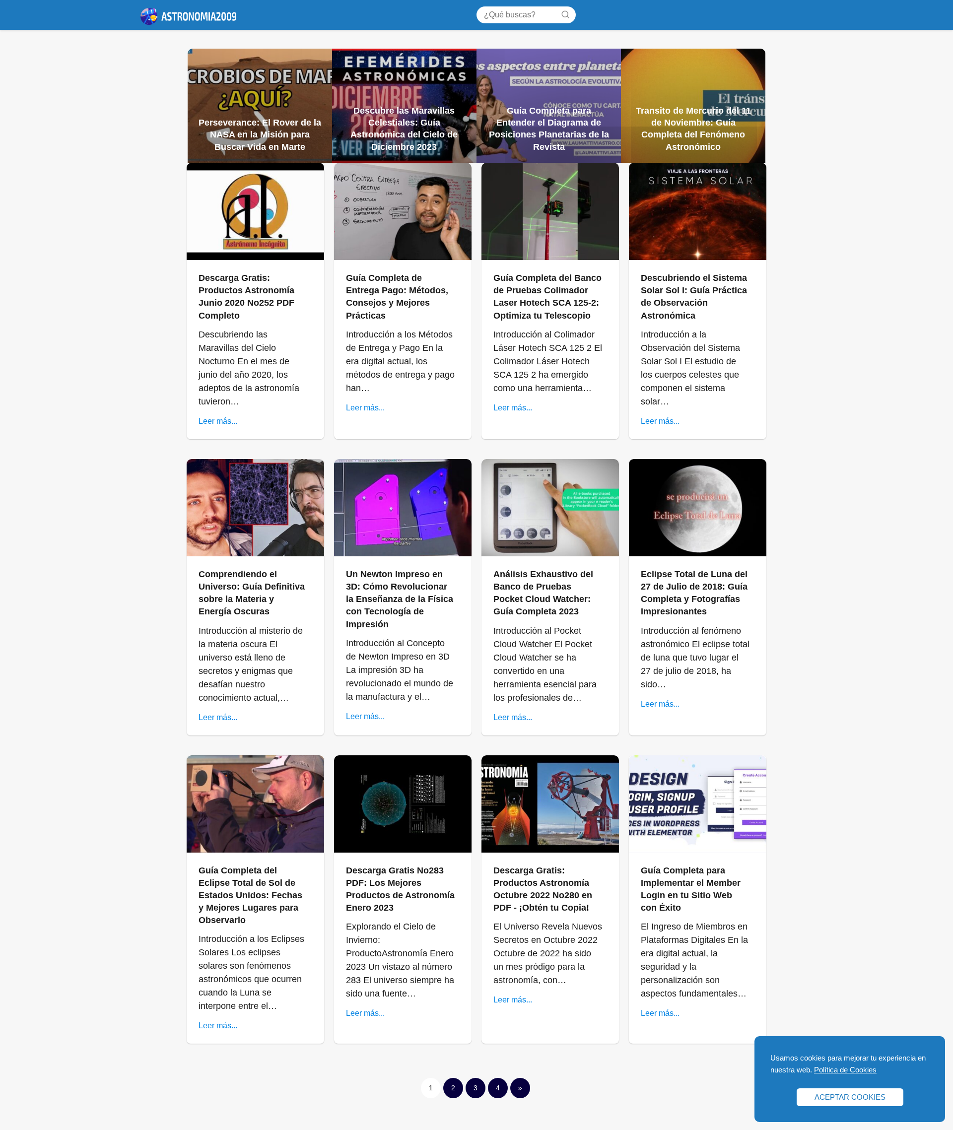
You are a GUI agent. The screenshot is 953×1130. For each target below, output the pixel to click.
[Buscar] (565, 14)
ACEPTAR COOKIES (850, 1097)
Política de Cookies (845, 1069)
